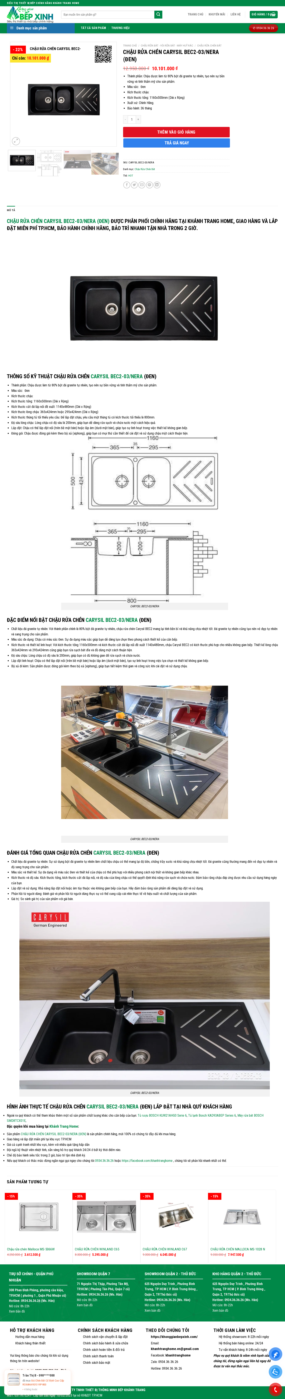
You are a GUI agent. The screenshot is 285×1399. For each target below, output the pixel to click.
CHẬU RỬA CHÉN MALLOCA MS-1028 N (238, 1249)
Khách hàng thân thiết (30, 1343)
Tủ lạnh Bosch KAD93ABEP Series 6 (212, 1115)
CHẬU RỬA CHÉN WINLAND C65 (97, 1249)
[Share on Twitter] (134, 185)
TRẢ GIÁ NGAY (177, 142)
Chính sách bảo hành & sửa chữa (105, 1343)
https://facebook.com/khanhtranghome (147, 1161)
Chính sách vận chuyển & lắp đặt (105, 1337)
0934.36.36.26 (104, 1161)
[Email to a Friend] (141, 185)
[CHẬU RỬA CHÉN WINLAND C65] (106, 1216)
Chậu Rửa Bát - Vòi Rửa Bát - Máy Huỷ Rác (167, 45)
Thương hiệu (120, 28)
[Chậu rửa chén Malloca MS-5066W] (38, 1217)
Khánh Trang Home (63, 1126)
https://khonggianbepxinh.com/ (174, 1337)
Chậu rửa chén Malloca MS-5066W (31, 1249)
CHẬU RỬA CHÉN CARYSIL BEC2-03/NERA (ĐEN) (58, 221)
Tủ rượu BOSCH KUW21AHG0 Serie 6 (162, 1115)
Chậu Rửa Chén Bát (209, 45)
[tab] (11, 210)
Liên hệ (236, 14)
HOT (130, 175)
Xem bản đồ (17, 1311)
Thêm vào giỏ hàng (176, 132)
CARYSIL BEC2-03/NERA (117, 376)
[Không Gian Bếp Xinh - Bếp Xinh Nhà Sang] (31, 14)
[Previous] (17, 94)
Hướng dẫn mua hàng (29, 1337)
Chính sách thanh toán (98, 1356)
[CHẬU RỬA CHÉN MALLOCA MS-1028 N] (242, 1217)
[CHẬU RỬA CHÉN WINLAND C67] (174, 1217)
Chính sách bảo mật (96, 1362)
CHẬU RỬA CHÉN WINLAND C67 (165, 1249)
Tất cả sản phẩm (93, 28)
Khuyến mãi (217, 14)
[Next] (109, 94)
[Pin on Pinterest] (149, 185)
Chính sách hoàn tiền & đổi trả (104, 1350)
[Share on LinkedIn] (157, 185)
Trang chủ (195, 14)
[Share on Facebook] (126, 185)
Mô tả (11, 210)
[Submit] (158, 15)
